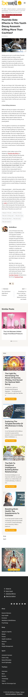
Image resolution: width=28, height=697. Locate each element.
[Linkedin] (14, 603)
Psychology (5, 623)
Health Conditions (6, 639)
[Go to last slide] (4, 326)
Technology (5, 679)
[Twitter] (19, 603)
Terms (22, 692)
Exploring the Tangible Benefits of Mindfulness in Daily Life (14, 424)
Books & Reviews (6, 613)
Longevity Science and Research (14, 14)
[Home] (2, 9)
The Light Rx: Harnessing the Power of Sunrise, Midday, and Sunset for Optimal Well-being (14, 378)
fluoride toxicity (17, 219)
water (5, 203)
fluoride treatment (6, 222)
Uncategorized (5, 16)
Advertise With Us (11, 594)
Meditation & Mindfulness (9, 620)
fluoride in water (19, 216)
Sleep (3, 644)
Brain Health (5, 615)
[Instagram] (17, 603)
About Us (8, 589)
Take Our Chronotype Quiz (9, 683)
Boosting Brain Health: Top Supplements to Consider (12, 512)
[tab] (12, 341)
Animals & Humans (7, 655)
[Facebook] (11, 603)
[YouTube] (25, 603)
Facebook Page (18, 277)
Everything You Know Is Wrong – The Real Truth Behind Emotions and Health (21, 294)
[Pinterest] (22, 603)
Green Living (5, 658)
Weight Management (7, 646)
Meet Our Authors (11, 596)
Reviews (4, 676)
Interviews (4, 671)
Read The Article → (11, 399)
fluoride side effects (13, 153)
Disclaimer (20, 694)
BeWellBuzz (5, 36)
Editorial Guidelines (10, 694)
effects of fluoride (17, 213)
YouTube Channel (13, 275)
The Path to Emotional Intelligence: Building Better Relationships (11, 467)
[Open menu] (24, 2)
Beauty (3, 634)
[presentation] (14, 320)
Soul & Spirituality (6, 662)
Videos (4, 681)
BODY (3, 14)
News (3, 674)
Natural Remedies (6, 660)
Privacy (18, 692)
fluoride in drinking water (8, 216)
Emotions (4, 618)
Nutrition (4, 641)
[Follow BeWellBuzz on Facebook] (10, 283)
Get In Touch (9, 591)
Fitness (4, 636)
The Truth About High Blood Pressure (6, 292)
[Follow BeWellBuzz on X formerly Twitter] (13, 283)
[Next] (24, 326)
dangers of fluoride (6, 213)
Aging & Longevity (6, 632)
